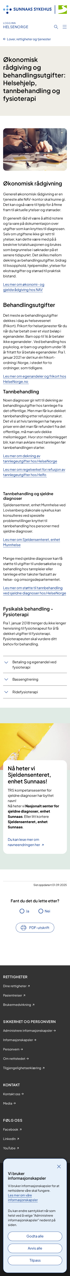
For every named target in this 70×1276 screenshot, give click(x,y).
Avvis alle (35, 1248)
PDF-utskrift (39, 927)
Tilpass (35, 1260)
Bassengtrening (25, 679)
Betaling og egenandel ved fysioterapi (34, 664)
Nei (47, 911)
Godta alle (35, 1236)
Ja (27, 911)
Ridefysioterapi (25, 692)
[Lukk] (59, 1166)
